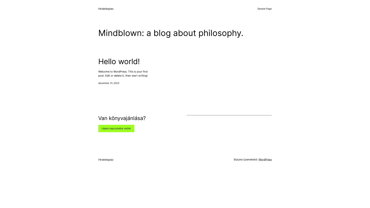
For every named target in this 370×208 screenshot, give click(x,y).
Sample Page (264, 8)
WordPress (265, 159)
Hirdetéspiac (106, 8)
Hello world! (119, 61)
